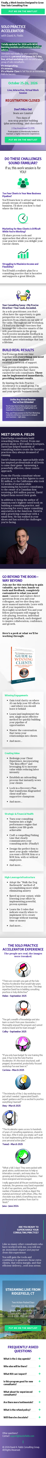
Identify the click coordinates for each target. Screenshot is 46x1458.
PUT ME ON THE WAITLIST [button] (23, 11)
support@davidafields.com (22, 1435)
